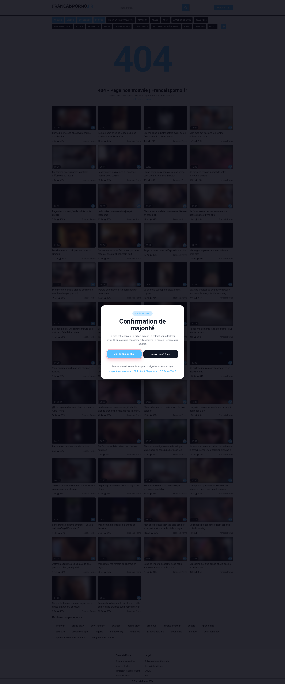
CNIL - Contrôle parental (145, 371)
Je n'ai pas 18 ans (161, 354)
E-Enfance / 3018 (168, 371)
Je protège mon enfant (120, 371)
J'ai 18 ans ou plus (124, 353)
